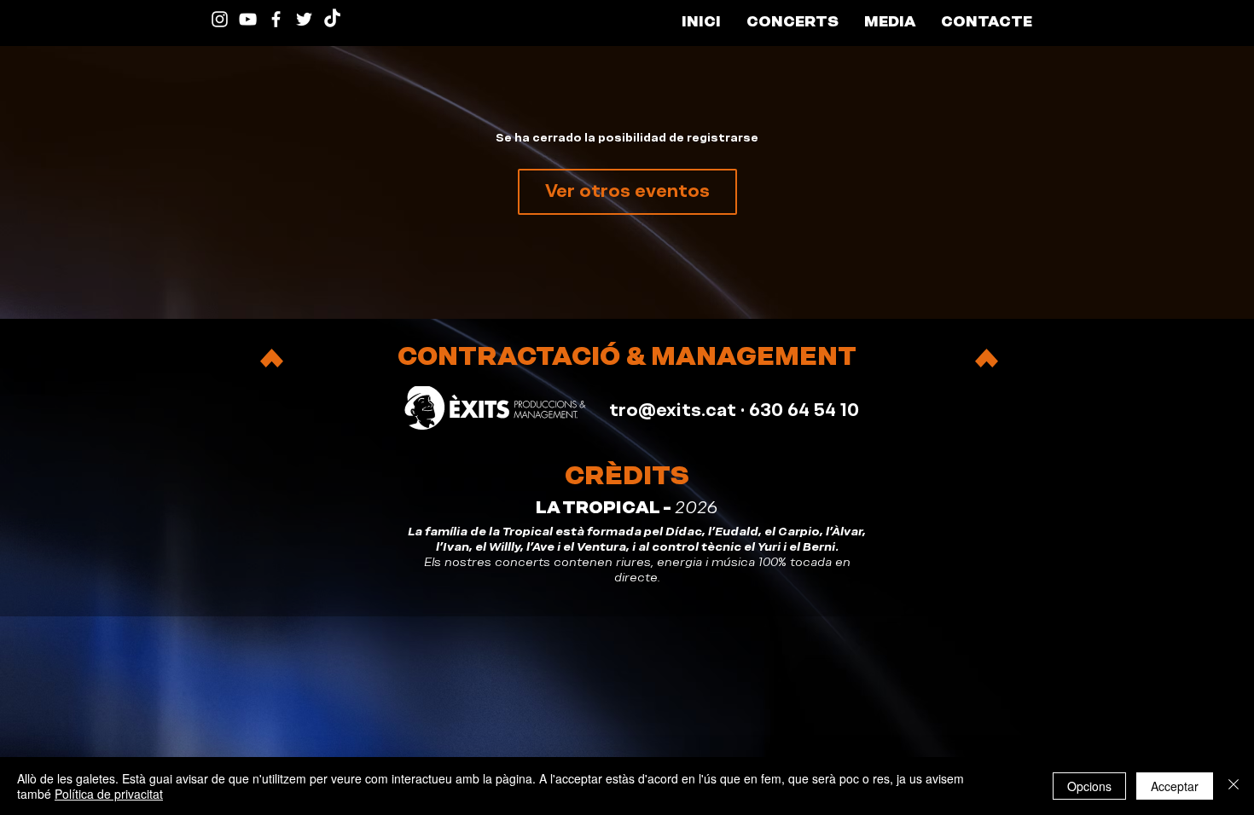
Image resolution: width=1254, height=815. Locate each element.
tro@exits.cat (672, 410)
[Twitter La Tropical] (304, 19)
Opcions (1089, 786)
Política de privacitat (109, 793)
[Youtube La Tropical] (247, 19)
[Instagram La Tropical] (219, 19)
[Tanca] (1233, 786)
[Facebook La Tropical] (276, 19)
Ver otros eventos (627, 191)
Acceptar (1175, 786)
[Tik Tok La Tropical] (332, 19)
